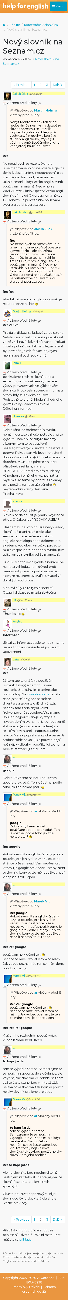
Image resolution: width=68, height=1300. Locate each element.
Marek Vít (26, 794)
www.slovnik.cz (38, 694)
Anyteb (17, 621)
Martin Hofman (46, 110)
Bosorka (24, 416)
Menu (60, 6)
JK (22, 600)
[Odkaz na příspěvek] (11, 110)
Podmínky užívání (26, 1287)
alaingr (17, 501)
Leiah (21, 659)
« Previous (21, 85)
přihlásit (25, 1239)
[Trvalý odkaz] (39, 103)
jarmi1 (17, 363)
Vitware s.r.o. (46, 1278)
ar (14, 756)
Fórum (15, 25)
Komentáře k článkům (41, 25)
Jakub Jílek (27, 93)
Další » (58, 85)
